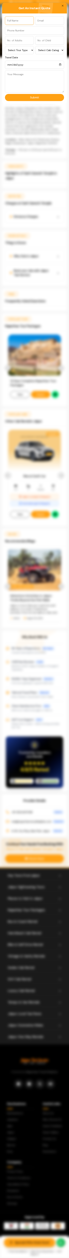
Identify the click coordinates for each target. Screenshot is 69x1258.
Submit (34, 97)
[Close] (62, 5)
